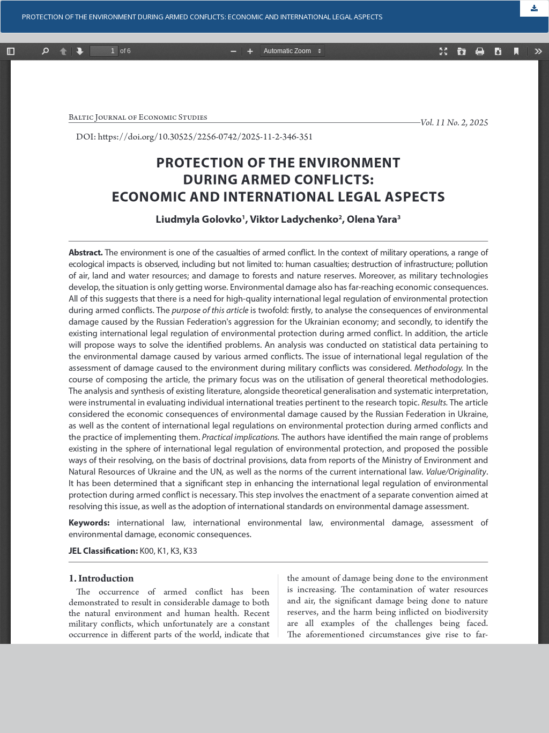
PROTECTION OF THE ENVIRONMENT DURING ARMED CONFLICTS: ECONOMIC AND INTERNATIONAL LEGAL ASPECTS (202, 16)
